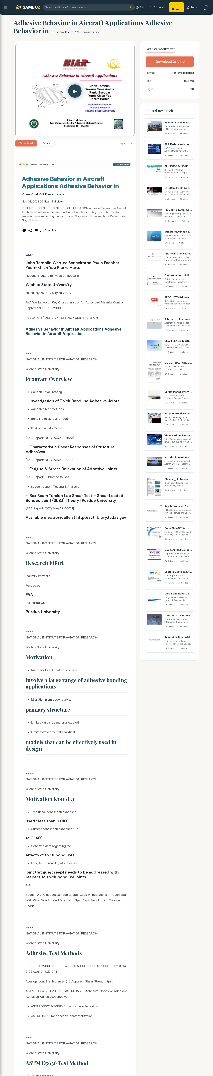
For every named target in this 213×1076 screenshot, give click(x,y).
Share (46, 143)
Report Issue (125, 143)
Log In (206, 7)
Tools (194, 7)
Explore (158, 7)
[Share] (30, 230)
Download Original (170, 62)
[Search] (131, 7)
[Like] (24, 230)
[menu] (5, 7)
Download (26, 143)
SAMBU (31, 7)
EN (142, 7)
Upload (176, 9)
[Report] (36, 230)
